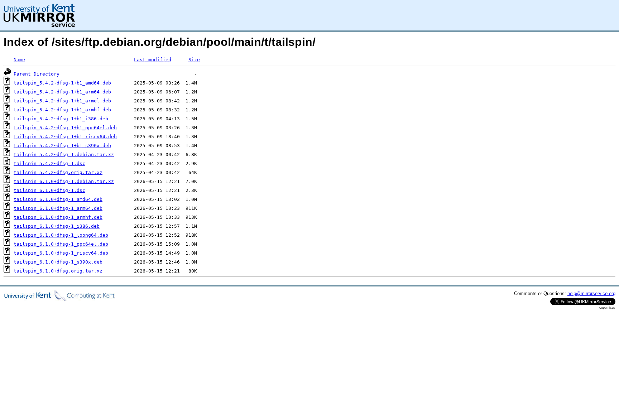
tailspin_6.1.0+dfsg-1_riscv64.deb (61, 253)
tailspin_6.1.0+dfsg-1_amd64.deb (58, 199)
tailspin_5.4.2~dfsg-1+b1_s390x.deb (62, 145)
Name (19, 59)
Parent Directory (36, 74)
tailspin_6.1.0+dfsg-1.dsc (49, 190)
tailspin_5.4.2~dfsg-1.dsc (49, 163)
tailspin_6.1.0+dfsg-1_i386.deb (57, 226)
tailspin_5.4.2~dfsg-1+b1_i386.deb (61, 118)
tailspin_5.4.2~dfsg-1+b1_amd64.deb (62, 83)
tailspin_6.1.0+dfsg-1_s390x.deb (58, 262)
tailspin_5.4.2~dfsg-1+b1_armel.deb (62, 100)
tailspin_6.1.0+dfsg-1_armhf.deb (58, 217)
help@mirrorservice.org (591, 293)
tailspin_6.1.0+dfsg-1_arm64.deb (58, 208)
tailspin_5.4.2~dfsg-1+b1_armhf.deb (62, 109)
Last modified (152, 59)
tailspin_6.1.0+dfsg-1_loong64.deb (61, 235)
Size (194, 59)
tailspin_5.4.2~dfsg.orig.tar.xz (58, 172)
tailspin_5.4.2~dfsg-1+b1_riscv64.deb (65, 136)
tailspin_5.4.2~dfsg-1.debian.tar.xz (64, 154)
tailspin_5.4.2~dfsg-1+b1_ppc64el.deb (65, 127)
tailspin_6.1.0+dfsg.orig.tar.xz (58, 271)
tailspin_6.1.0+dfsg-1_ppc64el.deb (61, 244)
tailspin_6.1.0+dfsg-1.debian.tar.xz (64, 181)
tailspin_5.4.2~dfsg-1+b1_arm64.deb (62, 92)
